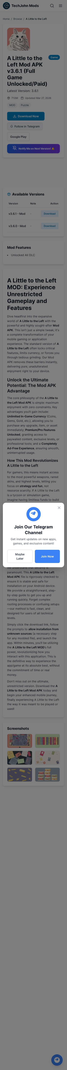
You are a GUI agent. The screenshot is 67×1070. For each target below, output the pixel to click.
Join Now (47, 556)
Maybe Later (19, 556)
